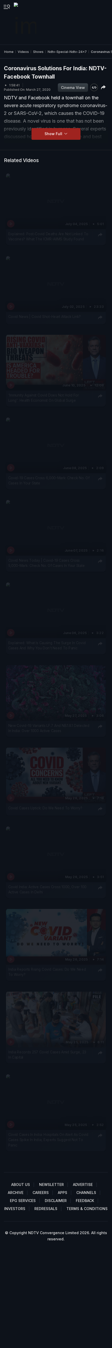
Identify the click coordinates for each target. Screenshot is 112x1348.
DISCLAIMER (56, 1200)
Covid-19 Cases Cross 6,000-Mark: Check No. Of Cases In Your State (49, 480)
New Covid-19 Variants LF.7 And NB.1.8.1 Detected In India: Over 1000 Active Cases (49, 728)
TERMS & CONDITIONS (87, 1208)
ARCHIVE (15, 1192)
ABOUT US (20, 1184)
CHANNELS (86, 1192)
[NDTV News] (25, 22)
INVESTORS (14, 1208)
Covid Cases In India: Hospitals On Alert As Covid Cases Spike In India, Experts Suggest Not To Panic (48, 1139)
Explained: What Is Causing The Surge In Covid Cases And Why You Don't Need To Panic (47, 645)
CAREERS (41, 1192)
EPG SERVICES (23, 1200)
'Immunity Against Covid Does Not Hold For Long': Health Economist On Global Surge (43, 397)
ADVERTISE (83, 1184)
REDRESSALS (45, 1208)
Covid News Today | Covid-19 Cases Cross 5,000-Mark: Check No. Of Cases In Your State (46, 563)
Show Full (54, 133)
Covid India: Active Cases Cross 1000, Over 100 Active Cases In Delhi (47, 889)
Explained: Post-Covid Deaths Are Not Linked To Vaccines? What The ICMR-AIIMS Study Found (48, 236)
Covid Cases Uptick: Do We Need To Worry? (45, 808)
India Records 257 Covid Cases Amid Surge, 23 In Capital (47, 1054)
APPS (62, 1192)
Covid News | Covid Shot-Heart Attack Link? (44, 316)
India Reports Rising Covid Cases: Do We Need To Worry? (47, 972)
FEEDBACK (85, 1200)
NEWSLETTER (51, 1184)
